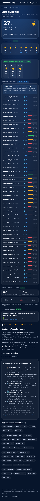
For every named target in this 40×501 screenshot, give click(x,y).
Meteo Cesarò (20, 456)
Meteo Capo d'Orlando (29, 439)
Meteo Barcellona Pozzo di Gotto (12, 435)
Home (12, 496)
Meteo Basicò (27, 435)
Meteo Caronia (20, 443)
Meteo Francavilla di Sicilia (24, 469)
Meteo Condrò (31, 456)
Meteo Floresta (7, 465)
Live (37, 3)
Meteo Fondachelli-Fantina (21, 465)
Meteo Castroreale (8, 456)
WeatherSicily (8, 3)
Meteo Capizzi (16, 439)
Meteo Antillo (18, 431)
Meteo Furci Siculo (20, 473)
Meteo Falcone (7, 460)
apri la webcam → (13, 319)
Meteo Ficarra (17, 460)
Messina (12, 7)
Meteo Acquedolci (8, 426)
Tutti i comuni (5, 496)
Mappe (32, 3)
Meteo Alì (32, 426)
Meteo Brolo (6, 439)
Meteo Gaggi (6, 477)
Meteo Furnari (31, 473)
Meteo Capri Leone (8, 443)
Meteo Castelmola (23, 452)
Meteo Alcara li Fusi (21, 426)
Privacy (17, 496)
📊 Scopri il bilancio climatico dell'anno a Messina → (18, 325)
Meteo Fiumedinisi (29, 460)
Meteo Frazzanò (7, 473)
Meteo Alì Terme (7, 431)
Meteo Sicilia (24, 3)
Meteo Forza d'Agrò (8, 469)
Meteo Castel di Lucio (26, 448)
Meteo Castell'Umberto (9, 452)
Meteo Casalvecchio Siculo (10, 448)
